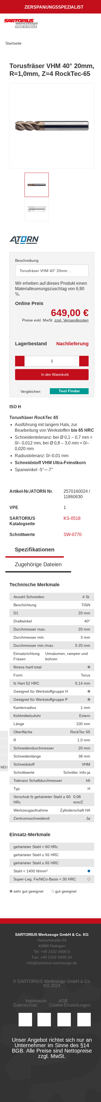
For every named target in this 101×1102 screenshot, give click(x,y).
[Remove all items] (78, 270)
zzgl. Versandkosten (71, 320)
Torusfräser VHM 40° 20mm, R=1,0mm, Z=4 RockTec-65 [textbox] (48, 271)
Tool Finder (69, 391)
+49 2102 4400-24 (56, 957)
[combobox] (52, 270)
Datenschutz (25, 1005)
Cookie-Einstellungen (69, 1005)
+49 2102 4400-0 (55, 951)
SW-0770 (73, 534)
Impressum (36, 1001)
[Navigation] (92, 26)
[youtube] (84, 1019)
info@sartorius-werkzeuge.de (52, 963)
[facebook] (64, 1019)
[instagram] (25, 1019)
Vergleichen (29, 391)
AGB (63, 1001)
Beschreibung (27, 260)
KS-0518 (73, 518)
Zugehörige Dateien (38, 564)
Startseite (13, 43)
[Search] (68, 26)
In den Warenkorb (55, 375)
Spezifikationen (34, 549)
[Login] (57, 26)
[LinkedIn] (44, 1019)
